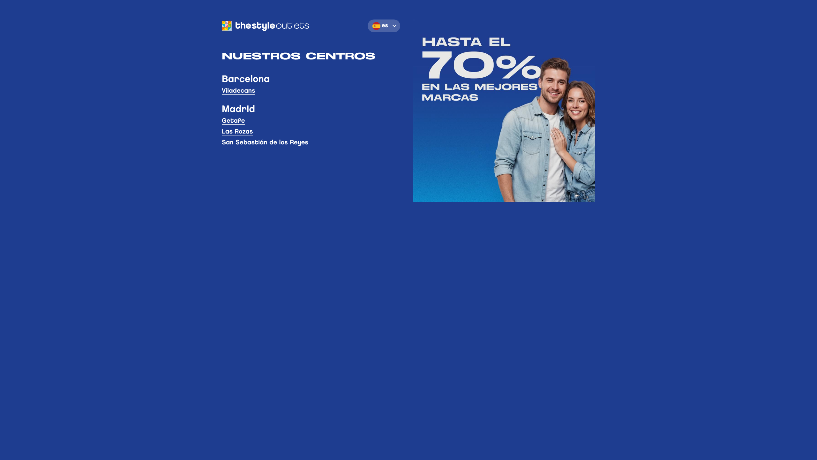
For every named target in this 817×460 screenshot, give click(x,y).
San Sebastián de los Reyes (265, 143)
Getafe (233, 121)
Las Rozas (237, 132)
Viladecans (238, 91)
